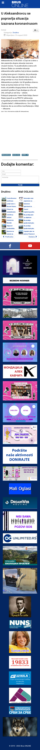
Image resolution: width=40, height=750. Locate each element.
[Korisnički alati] (36, 30)
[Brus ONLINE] (20, 4)
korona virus (16, 155)
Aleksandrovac (6, 155)
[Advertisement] (20, 133)
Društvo (16, 32)
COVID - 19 (25, 155)
